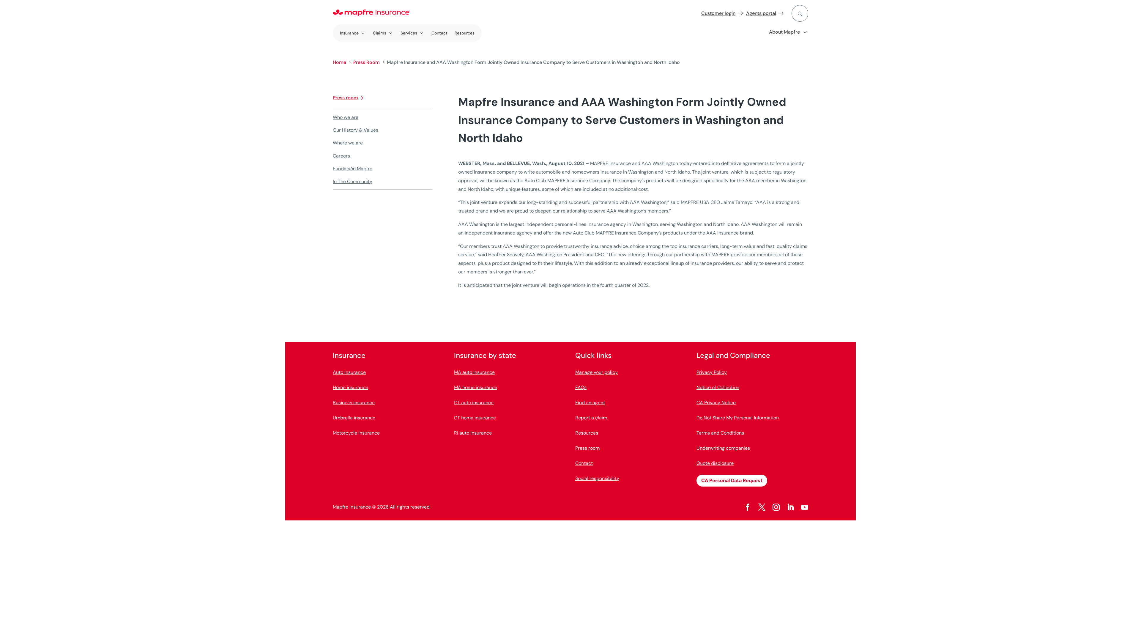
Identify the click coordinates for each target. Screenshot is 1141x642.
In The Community (352, 181)
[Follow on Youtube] (804, 507)
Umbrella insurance (354, 418)
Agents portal (761, 13)
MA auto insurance (474, 372)
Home (339, 62)
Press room (345, 98)
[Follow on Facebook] (747, 507)
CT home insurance (475, 418)
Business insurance (354, 402)
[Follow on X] (761, 507)
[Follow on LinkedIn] (790, 507)
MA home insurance (475, 387)
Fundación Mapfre (352, 169)
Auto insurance (349, 372)
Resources (465, 33)
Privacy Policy (711, 372)
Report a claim (591, 418)
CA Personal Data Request (731, 480)
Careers (341, 156)
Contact (439, 33)
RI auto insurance (473, 433)
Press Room (366, 62)
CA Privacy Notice (716, 402)
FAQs (581, 387)
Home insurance (350, 387)
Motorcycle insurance (356, 433)
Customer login (718, 13)
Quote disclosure (715, 463)
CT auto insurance (474, 402)
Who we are (345, 117)
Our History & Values (355, 130)
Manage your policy (596, 372)
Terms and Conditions (720, 433)
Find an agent (590, 402)
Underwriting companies (723, 448)
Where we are (348, 143)
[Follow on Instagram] (776, 507)
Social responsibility (597, 478)
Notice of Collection (717, 387)
